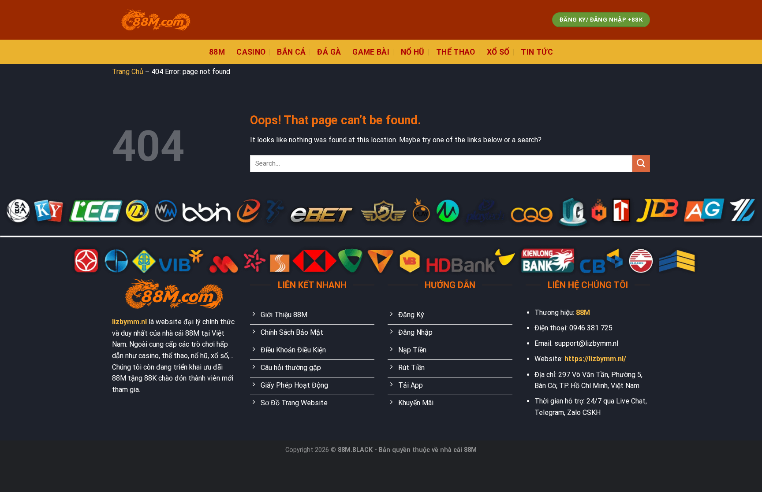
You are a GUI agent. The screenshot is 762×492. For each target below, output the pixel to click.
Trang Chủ (127, 71)
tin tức (537, 52)
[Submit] (641, 163)
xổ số (498, 52)
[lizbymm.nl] (156, 20)
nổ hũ (413, 52)
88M (583, 312)
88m (217, 52)
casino (250, 52)
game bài (370, 52)
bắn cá (291, 52)
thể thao (455, 52)
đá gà (329, 52)
